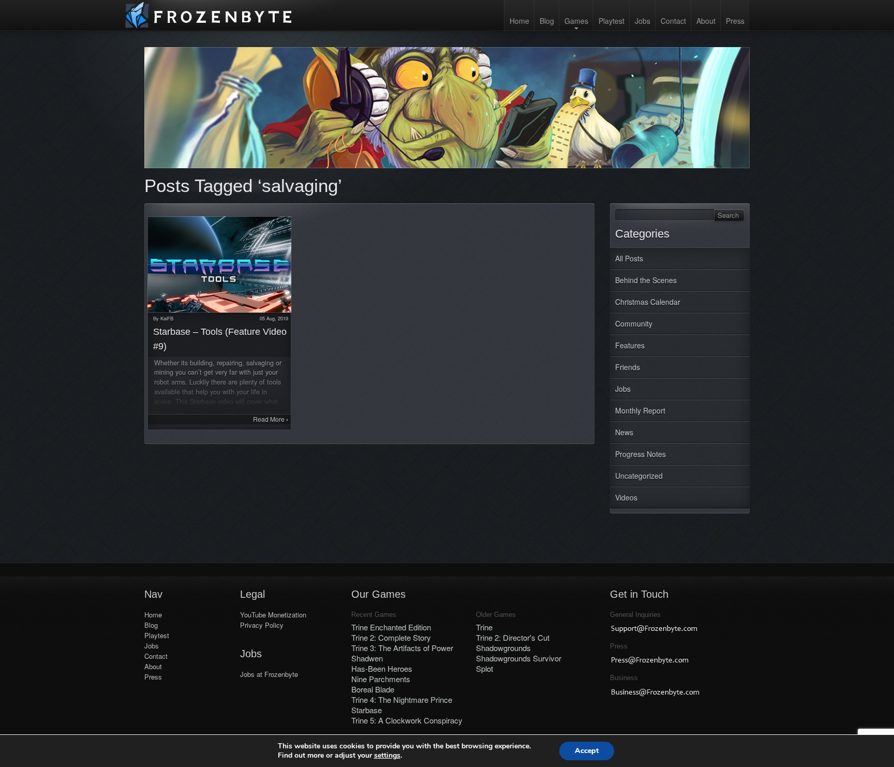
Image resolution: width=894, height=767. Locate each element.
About (706, 21)
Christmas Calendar (647, 302)
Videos (626, 497)
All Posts (629, 258)
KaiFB (166, 318)
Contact (673, 21)
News (624, 432)
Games (576, 21)
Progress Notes (640, 454)
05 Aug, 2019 (274, 318)
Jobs (642, 21)
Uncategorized (639, 475)
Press (735, 21)
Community (633, 323)
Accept (587, 751)
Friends (627, 367)
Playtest (611, 21)
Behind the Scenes (646, 280)
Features (630, 345)
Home (519, 21)
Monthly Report (640, 410)
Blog (547, 21)
